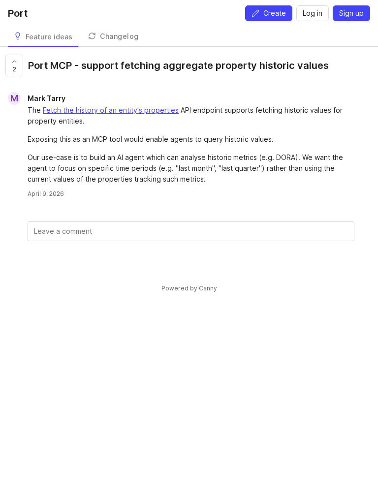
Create (274, 13)
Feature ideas (49, 36)
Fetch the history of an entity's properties (111, 110)
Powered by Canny (189, 288)
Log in (312, 13)
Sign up (351, 13)
